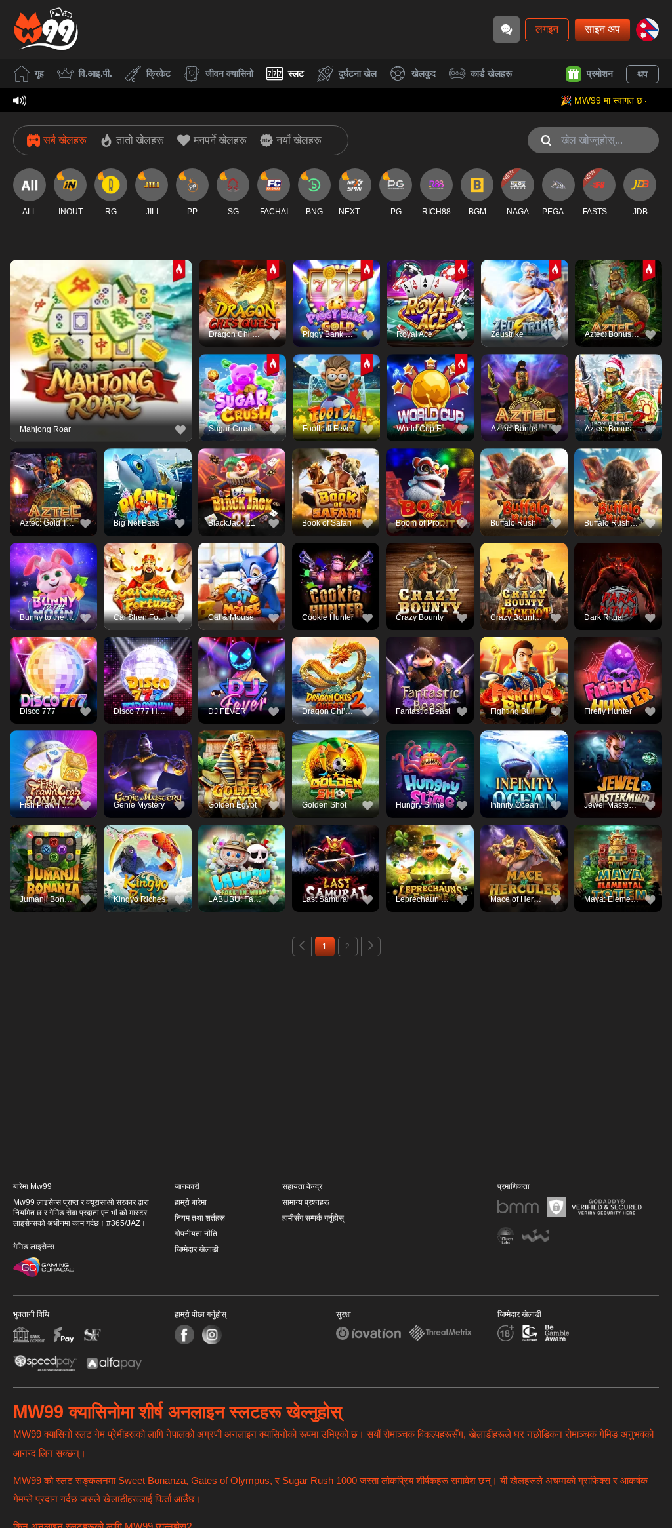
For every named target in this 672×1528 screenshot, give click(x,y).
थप (642, 74)
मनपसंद (101, 326)
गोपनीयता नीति (196, 1233)
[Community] (507, 29)
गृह (39, 73)
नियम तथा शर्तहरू (200, 1218)
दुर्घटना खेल (358, 73)
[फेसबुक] (184, 1334)
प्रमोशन (600, 73)
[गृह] (46, 29)
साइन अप (602, 29)
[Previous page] (302, 946)
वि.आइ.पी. (95, 73)
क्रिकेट (158, 73)
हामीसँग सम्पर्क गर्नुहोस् (313, 1218)
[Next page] (371, 946)
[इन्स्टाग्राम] (212, 1334)
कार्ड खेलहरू (491, 73)
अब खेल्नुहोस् (101, 356)
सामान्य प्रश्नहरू (305, 1202)
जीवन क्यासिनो (229, 73)
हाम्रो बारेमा (191, 1202)
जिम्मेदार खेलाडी (197, 1249)
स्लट (296, 73)
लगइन (547, 29)
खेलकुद (423, 73)
